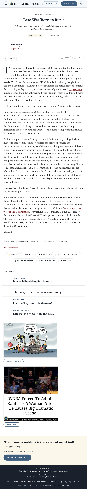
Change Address (34, 471)
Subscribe (69, 4)
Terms (23, 482)
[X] (66, 482)
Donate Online (31, 477)
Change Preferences (49, 471)
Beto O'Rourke (22, 241)
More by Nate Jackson (13, 248)
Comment (29, 255)
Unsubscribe (63, 471)
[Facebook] (61, 482)
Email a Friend (48, 261)
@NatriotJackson (18, 49)
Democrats (49, 241)
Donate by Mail (44, 477)
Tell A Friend (56, 477)
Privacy (30, 482)
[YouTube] (74, 482)
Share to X (46, 255)
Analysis (38, 14)
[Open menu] (6, 3)
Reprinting (53, 482)
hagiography (75, 89)
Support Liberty (17, 457)
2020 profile (62, 241)
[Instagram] (70, 482)
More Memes (11, 424)
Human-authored (41, 482)
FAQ (8, 482)
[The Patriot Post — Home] (24, 3)
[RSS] (79, 482)
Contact (15, 482)
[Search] (81, 3)
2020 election (36, 241)
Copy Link (67, 261)
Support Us (51, 4)
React (12, 255)
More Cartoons (13, 361)
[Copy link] (16, 58)
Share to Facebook (69, 255)
